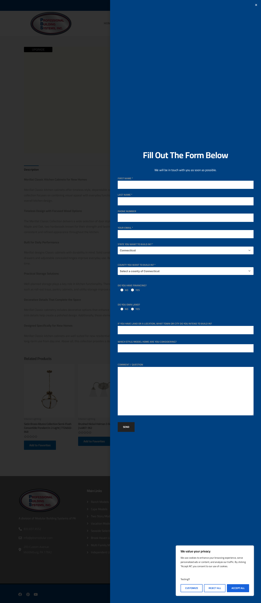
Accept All (238, 588)
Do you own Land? (129, 306)
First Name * (125, 178)
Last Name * (125, 194)
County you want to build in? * (137, 265)
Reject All (215, 588)
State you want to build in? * (135, 244)
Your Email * (125, 227)
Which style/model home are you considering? (147, 341)
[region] (215, 570)
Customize (191, 588)
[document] (130, 301)
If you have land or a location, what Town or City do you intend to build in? (165, 323)
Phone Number (127, 211)
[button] (256, 5)
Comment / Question (130, 364)
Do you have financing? (132, 287)
